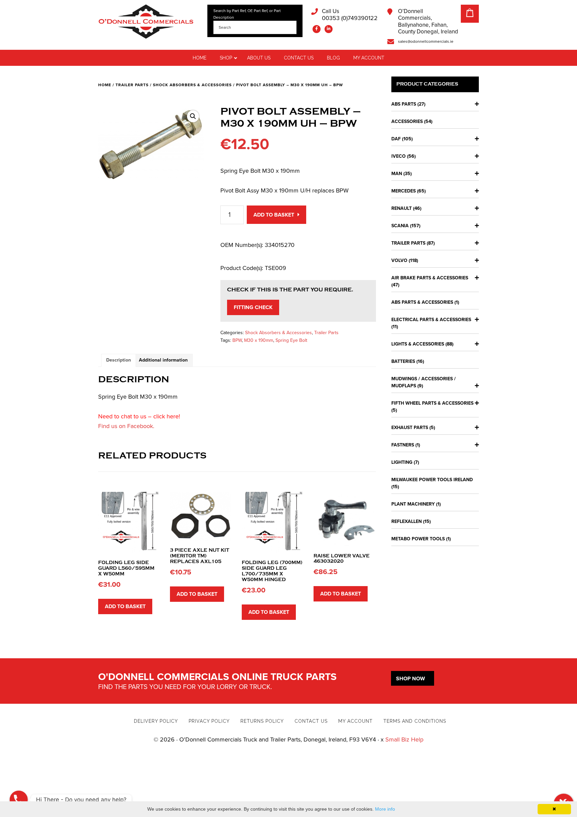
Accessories (407, 121)
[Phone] (19, 800)
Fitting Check (253, 307)
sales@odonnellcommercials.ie (425, 41)
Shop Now (410, 678)
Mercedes (403, 191)
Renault (401, 208)
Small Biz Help (404, 739)
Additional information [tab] (163, 360)
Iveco (398, 156)
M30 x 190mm (258, 340)
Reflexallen (406, 521)
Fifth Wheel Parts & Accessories (432, 403)
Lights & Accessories (417, 344)
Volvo (399, 260)
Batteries (403, 361)
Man (396, 173)
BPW (237, 340)
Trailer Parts (132, 85)
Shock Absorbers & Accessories (192, 85)
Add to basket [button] (125, 606)
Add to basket (273, 215)
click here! (166, 416)
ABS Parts (403, 104)
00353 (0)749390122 (350, 15)
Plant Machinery (413, 504)
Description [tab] (118, 360)
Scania (400, 226)
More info (385, 809)
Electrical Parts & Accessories (431, 319)
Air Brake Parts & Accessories (429, 278)
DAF (396, 139)
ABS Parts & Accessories (422, 302)
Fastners (402, 445)
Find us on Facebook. (126, 426)
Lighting (401, 462)
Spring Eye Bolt (291, 340)
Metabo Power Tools (418, 539)
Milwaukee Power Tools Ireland (432, 480)
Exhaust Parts (409, 427)
